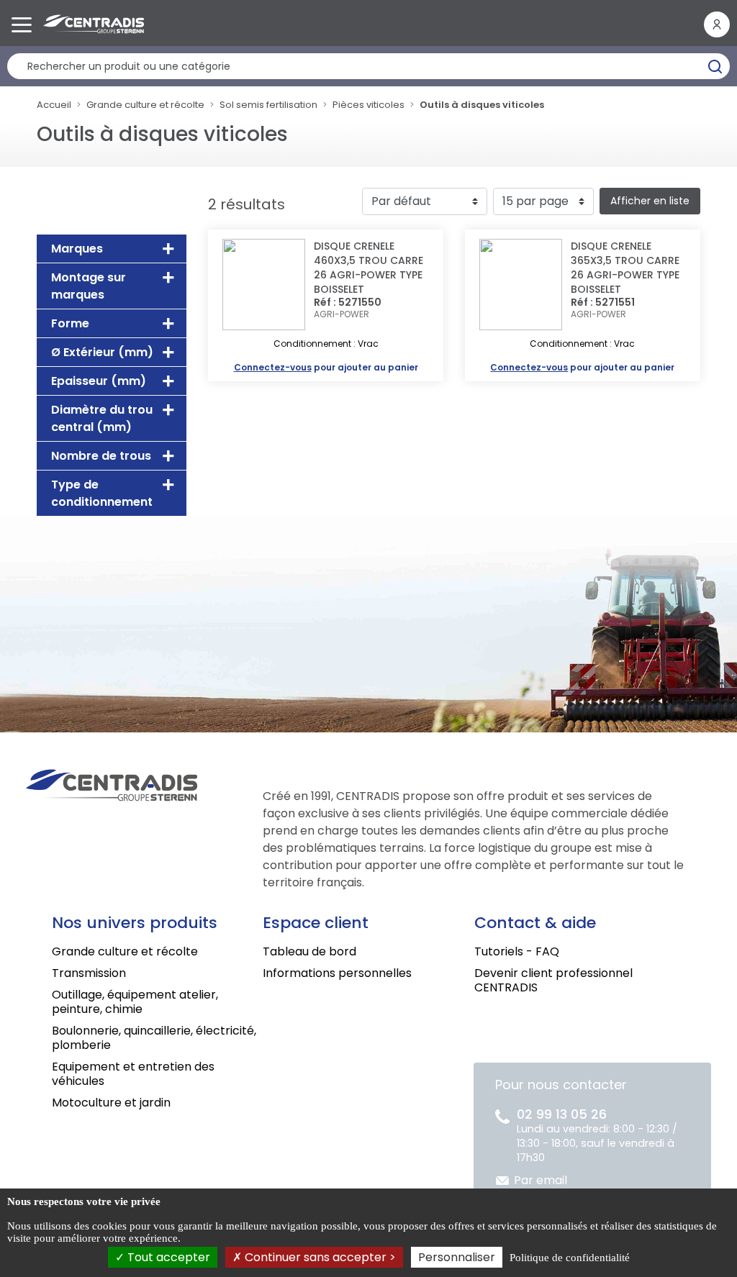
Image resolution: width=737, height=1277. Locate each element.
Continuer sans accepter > (319, 1257)
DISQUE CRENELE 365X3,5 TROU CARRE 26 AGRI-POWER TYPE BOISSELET (625, 267)
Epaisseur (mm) (98, 381)
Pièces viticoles (368, 105)
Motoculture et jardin (111, 1102)
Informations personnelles (337, 973)
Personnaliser (456, 1257)
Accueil (54, 105)
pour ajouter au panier (326, 367)
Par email (540, 1180)
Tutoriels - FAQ (516, 951)
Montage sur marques (88, 286)
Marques (77, 248)
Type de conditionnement (102, 493)
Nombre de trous (101, 455)
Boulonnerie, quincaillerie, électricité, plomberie (154, 1037)
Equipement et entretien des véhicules (133, 1073)
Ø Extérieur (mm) (102, 352)
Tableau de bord (309, 951)
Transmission (89, 973)
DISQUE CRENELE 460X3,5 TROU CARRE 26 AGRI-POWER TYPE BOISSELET (368, 267)
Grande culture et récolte (145, 105)
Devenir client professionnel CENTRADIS (553, 980)
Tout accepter (167, 1257)
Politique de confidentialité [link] (570, 1257)
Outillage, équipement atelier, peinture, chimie (135, 1001)
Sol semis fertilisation (268, 105)
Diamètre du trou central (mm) (102, 418)
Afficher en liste (649, 201)
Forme (70, 323)
